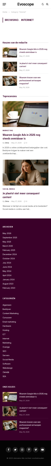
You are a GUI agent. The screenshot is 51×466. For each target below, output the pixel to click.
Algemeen (7, 305)
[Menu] (4, 4)
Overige (6, 347)
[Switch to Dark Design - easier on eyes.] (42, 4)
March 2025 (8, 246)
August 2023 (8, 284)
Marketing (7, 343)
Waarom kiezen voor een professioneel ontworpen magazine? (30, 80)
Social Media (8, 359)
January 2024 (9, 279)
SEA (4, 376)
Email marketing (9, 322)
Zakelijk (6, 372)
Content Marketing (11, 313)
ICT (4, 334)
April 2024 (7, 275)
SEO (4, 351)
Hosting (6, 330)
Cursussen (7, 317)
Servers (6, 355)
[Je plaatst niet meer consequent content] (10, 67)
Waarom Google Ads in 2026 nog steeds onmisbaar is (33, 50)
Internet (6, 338)
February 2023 (9, 288)
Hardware (7, 326)
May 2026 (7, 233)
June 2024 (7, 267)
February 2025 (9, 250)
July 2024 (7, 263)
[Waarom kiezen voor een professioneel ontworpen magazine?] (10, 81)
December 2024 (10, 254)
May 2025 (7, 242)
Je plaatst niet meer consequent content (33, 65)
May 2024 (7, 271)
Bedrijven (7, 309)
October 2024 (9, 258)
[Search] (47, 4)
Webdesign (8, 368)
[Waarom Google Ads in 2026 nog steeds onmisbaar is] (10, 52)
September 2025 (10, 237)
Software (6, 364)
